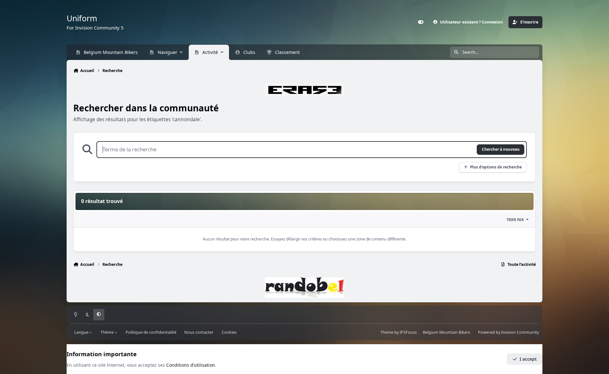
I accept (528, 359)
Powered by (508, 332)
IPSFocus (408, 332)
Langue (81, 332)
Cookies (229, 332)
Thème (108, 332)
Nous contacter (198, 332)
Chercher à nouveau (501, 149)
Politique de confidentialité (151, 332)
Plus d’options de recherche (496, 166)
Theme (386, 332)
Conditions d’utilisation (190, 365)
